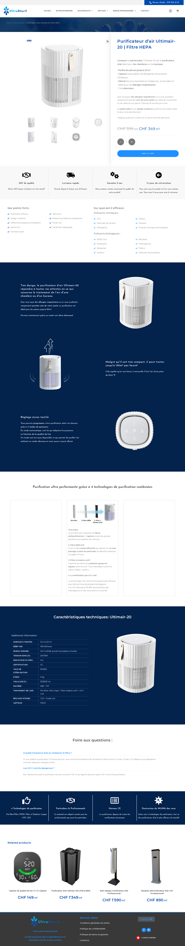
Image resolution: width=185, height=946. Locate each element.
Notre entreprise (64, 11)
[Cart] (177, 11)
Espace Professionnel (123, 11)
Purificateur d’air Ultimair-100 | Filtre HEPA (70, 891)
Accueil (47, 11)
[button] (108, 42)
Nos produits (84, 11)
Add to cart (148, 153)
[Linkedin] (149, 930)
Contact (145, 11)
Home (8, 23)
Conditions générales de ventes (95, 923)
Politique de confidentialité (92, 929)
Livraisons (84, 940)
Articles (102, 11)
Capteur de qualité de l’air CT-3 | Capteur (28, 891)
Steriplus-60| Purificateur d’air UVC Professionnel (157, 892)
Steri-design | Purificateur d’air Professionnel (114, 892)
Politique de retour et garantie (94, 934)
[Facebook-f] (144, 930)
